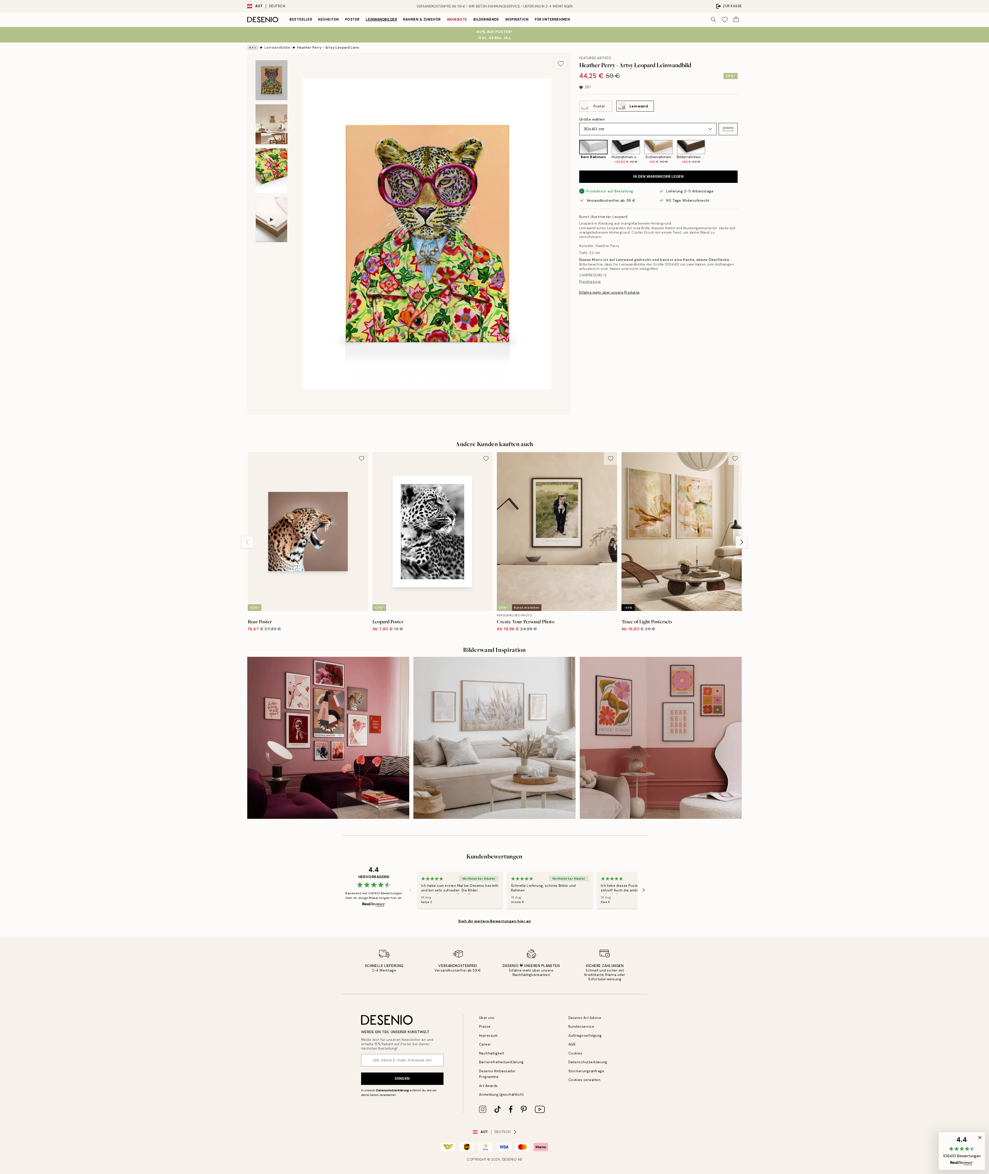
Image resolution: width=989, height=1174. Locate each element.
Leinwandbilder (381, 19)
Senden (402, 1078)
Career (485, 1044)
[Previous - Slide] (575, 152)
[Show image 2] (271, 124)
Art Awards (488, 1086)
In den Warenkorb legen (658, 176)
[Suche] (713, 19)
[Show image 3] (271, 170)
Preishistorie (590, 282)
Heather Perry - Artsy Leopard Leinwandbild (328, 47)
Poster (352, 19)
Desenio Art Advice (584, 1018)
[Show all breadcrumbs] (252, 47)
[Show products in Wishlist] (724, 19)
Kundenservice (581, 1026)
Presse (485, 1026)
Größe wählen (592, 119)
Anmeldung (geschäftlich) (501, 1094)
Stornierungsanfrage (586, 1071)
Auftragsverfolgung (585, 1035)
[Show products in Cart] (736, 19)
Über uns (486, 1018)
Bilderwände (486, 19)
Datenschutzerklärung (392, 1090)
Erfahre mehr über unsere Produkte (609, 292)
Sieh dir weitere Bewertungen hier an (494, 921)
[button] (728, 129)
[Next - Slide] (742, 152)
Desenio (509, 1159)
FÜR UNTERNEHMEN (552, 19)
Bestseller (300, 19)
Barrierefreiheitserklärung (501, 1062)
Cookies (575, 1053)
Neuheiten (328, 19)
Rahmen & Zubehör (421, 19)
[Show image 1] (271, 80)
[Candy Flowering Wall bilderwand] (661, 738)
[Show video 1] (271, 219)
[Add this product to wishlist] (561, 63)
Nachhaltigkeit (491, 1053)
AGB (572, 1044)
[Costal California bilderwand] (494, 738)
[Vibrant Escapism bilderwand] (328, 738)
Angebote (457, 19)
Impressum (488, 1035)
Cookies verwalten (584, 1080)
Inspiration (517, 19)
